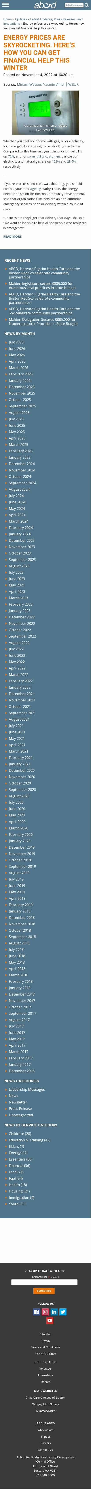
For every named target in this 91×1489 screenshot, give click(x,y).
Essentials (17, 1159)
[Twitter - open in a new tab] (62, 1311)
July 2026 (16, 342)
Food (13, 1172)
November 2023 (22, 546)
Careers (45, 1443)
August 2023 (19, 566)
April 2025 (17, 438)
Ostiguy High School (45, 1404)
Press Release (20, 1108)
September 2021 (22, 712)
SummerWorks (45, 1411)
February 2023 (21, 604)
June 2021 (17, 732)
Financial (16, 1165)
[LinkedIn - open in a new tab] (54, 1311)
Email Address (45, 1277)
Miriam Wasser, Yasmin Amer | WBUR (48, 84)
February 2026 (21, 374)
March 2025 (18, 444)
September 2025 (22, 406)
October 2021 (20, 706)
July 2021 (16, 725)
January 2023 (19, 610)
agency (35, 189)
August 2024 (19, 489)
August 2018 (19, 943)
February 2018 (21, 981)
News (13, 1095)
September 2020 (22, 789)
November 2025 (22, 393)
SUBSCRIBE (44, 1291)
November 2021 (22, 700)
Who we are (45, 1430)
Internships (45, 1375)
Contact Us (45, 1449)
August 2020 (19, 796)
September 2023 (22, 559)
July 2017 (16, 1026)
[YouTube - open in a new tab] (49, 1320)
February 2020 (21, 834)
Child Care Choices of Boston (45, 1397)
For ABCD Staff (45, 1353)
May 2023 (17, 585)
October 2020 (20, 783)
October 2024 (20, 476)
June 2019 (17, 885)
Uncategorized (21, 1115)
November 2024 (22, 470)
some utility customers (44, 156)
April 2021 (17, 744)
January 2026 (19, 380)
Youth (14, 1204)
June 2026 (17, 348)
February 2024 (21, 527)
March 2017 (18, 1051)
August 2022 (19, 642)
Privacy (45, 1341)
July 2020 (16, 802)
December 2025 (22, 386)
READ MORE (12, 236)
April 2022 (17, 668)
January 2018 (19, 987)
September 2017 (22, 1013)
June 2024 (17, 502)
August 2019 (19, 872)
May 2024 (17, 508)
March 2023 (18, 597)
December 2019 (22, 847)
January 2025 (19, 457)
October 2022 (20, 629)
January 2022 (19, 687)
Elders (14, 1146)
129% (56, 161)
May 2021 (17, 738)
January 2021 (19, 764)
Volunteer (45, 1368)
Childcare (16, 1133)
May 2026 (17, 354)
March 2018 (18, 975)
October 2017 (20, 1007)
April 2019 (17, 898)
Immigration (19, 1197)
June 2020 (17, 808)
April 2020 (17, 821)
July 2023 (16, 572)
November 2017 (22, 1000)
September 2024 (22, 482)
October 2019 (20, 860)
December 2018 (22, 917)
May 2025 (17, 431)
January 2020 (19, 840)
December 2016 (22, 1070)
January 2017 (19, 1064)
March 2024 (18, 521)
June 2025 (17, 425)
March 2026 (18, 367)
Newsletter (18, 1102)
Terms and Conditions (45, 1347)
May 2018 (17, 962)
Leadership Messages (27, 1089)
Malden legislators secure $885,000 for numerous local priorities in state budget (42, 285)
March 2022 (18, 674)
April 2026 (17, 361)
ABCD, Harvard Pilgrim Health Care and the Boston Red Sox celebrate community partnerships (44, 273)
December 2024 (22, 463)
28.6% (71, 161)
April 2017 (17, 1045)
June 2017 (17, 1032)
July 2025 (16, 419)
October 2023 (20, 553)
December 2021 (22, 693)
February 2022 (21, 681)
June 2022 (17, 655)
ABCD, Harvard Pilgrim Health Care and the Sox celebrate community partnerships (44, 310)
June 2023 (17, 578)
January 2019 (19, 911)
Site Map (45, 1334)
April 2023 (17, 591)
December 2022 (22, 617)
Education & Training (26, 1140)
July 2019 (16, 879)
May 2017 (17, 1039)
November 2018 (22, 924)
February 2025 (21, 451)
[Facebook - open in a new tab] (36, 1311)
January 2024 (19, 534)
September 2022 (22, 636)
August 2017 (19, 1019)
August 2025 (19, 412)
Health (14, 1184)
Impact (45, 1436)
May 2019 (17, 892)
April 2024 (17, 514)
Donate (45, 1381)
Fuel (12, 1178)
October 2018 (20, 930)
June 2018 (17, 955)
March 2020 (18, 828)
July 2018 (16, 949)
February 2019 (21, 904)
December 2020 (22, 770)
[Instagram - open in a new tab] (45, 1311)
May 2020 (17, 815)
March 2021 (18, 751)
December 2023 (22, 540)
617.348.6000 (45, 1475)
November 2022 (22, 623)
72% (11, 156)
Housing (16, 1191)
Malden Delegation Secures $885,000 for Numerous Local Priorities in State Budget (43, 321)
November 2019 (22, 853)
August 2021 (19, 719)
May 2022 (17, 661)
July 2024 (16, 495)
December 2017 (22, 994)
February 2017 (21, 1058)
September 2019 (22, 866)
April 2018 (17, 968)
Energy (15, 1152)
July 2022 (16, 649)
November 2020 (22, 776)
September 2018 (22, 936)
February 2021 (21, 757)
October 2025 (20, 399)
